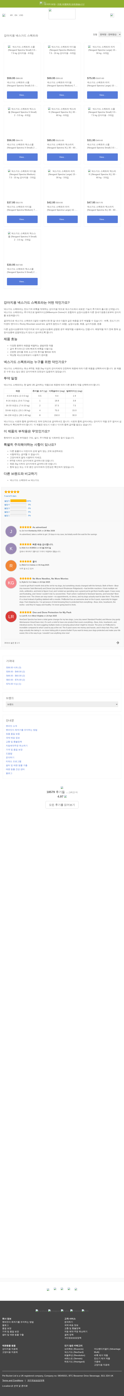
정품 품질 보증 (13, 734)
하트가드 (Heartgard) (74, 1361)
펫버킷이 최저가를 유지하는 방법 (21, 730)
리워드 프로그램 (13, 761)
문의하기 (10, 757)
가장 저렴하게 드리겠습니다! (71, 4)
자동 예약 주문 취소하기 (75, 1331)
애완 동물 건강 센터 (15, 769)
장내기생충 (100, 312)
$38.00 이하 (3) (13, 667)
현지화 (24, 1386)
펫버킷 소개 (11, 726)
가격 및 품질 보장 (14, 749)
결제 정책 (68, 1334)
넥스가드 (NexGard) (74, 1352)
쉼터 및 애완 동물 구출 (16, 765)
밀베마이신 (71, 391)
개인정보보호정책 (72, 1338)
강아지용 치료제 (10, 1349)
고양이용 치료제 (10, 1352)
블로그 (9, 773)
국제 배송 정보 (13, 738)
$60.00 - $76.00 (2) (15, 680)
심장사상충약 (15, 329)
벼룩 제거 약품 (101, 1355)
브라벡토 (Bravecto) (73, 1349)
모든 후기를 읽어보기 (62, 804)
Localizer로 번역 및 (11, 1386)
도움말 (9, 753)
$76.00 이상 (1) (13, 684)
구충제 (97, 1361)
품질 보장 (6, 1328)
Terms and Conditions (12, 1380)
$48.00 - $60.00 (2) (15, 675)
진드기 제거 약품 (102, 1358)
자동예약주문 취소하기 (17, 745)
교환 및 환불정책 (14, 741)
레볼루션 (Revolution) (74, 1355)
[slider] (12, 491)
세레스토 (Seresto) (73, 1358)
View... (22, 71)
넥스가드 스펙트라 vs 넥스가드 (24, 480)
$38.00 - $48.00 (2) (15, 671)
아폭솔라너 (54, 391)
